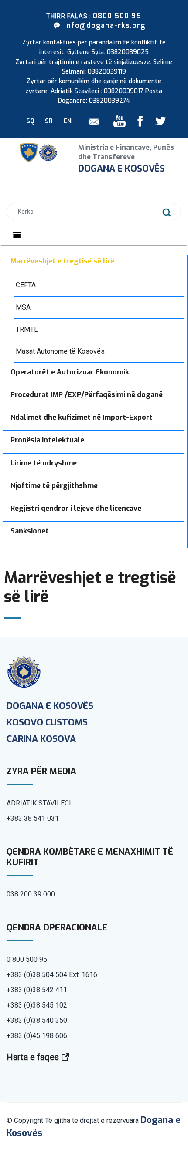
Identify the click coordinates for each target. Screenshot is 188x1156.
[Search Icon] (167, 212)
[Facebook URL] (137, 123)
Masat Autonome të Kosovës (60, 351)
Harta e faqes (34, 1057)
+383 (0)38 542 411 (37, 990)
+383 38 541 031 (33, 818)
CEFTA (26, 285)
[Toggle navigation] (17, 234)
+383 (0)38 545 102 (37, 1005)
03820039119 (107, 71)
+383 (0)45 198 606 (37, 1035)
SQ (30, 121)
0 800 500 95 (27, 959)
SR (49, 121)
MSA (23, 307)
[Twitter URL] (157, 123)
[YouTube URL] (120, 123)
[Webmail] (91, 121)
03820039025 (128, 52)
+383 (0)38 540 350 (37, 1020)
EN (67, 121)
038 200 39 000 (31, 894)
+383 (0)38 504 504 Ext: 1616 (52, 975)
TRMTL (27, 329)
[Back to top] (150, 1118)
